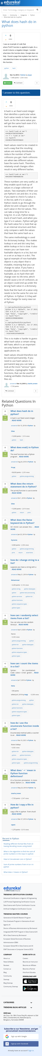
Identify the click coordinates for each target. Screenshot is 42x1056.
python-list (29, 596)
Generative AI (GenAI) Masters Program (17, 918)
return (22, 512)
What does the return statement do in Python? (23, 485)
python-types (16, 608)
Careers (25, 958)
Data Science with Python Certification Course (19, 905)
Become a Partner (29, 969)
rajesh (13, 825)
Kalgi (26, 695)
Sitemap (6, 979)
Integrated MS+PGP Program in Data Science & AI (20, 932)
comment (19, 83)
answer (8, 83)
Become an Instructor (30, 962)
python (6, 68)
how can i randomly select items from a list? (24, 617)
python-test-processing (27, 593)
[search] (37, 9)
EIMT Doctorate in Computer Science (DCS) (18, 949)
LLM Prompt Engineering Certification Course (19, 902)
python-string (16, 589)
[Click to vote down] (6, 40)
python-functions (17, 600)
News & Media (8, 962)
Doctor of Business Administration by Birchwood (20, 928)
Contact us (7, 969)
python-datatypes (29, 589)
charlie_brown (32, 384)
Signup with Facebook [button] (19, 1044)
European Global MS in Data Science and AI (18, 946)
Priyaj (13, 467)
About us (7, 958)
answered (13, 384)
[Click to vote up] (6, 35)
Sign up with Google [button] (19, 1036)
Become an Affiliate (29, 965)
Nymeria (14, 540)
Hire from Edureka (29, 972)
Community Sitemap (11, 986)
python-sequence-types (19, 604)
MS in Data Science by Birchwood (15, 935)
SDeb (13, 431)
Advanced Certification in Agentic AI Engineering (20, 898)
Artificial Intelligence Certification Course (18, 909)
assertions (29, 553)
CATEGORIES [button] (9, 1002)
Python (23, 75)
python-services (17, 596)
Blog (5, 972)
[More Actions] (37, 83)
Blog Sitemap (8, 983)
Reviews (6, 965)
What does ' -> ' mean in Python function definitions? (23, 773)
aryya (30, 75)
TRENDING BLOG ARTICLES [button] (15, 1007)
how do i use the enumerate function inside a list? (24, 725)
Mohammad (15, 580)
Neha (13, 686)
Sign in (31, 1050)
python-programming (27, 476)
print (29, 512)
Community (8, 976)
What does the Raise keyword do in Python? (22, 521)
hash (14, 68)
